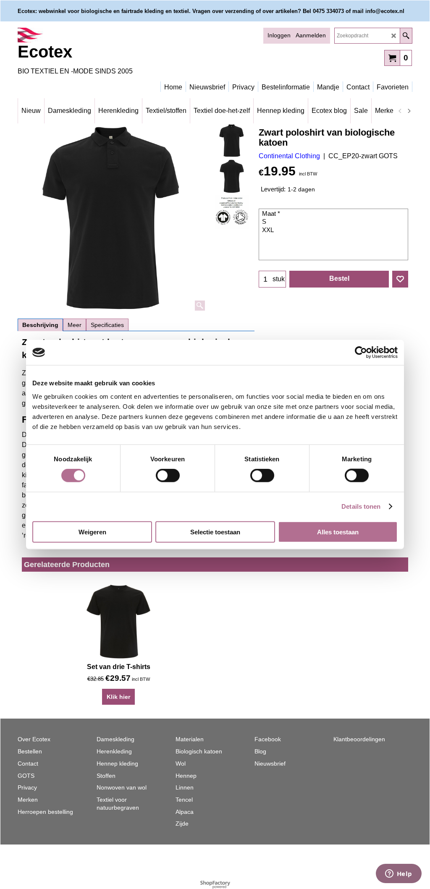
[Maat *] (334, 214)
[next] (408, 111)
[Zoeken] (406, 35)
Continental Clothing (289, 155)
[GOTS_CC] (231, 212)
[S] (334, 222)
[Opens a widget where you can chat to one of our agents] (398, 874)
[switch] (168, 475)
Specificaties (107, 325)
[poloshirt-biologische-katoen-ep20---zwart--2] (231, 176)
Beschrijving (40, 325)
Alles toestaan (338, 531)
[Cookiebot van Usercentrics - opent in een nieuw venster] (361, 352)
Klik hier (118, 696)
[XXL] (334, 230)
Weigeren (92, 531)
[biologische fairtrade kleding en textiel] (91, 35)
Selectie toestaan (215, 531)
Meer (74, 325)
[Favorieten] (400, 279)
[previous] (400, 111)
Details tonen (360, 506)
